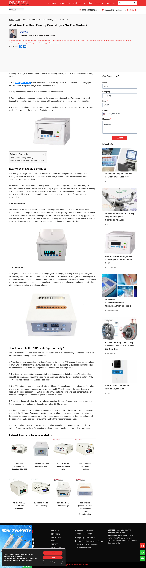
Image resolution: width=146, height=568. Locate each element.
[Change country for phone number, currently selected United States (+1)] (104, 114)
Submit (120, 138)
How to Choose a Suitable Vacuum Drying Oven (117, 387)
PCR (108, 181)
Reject (53, 557)
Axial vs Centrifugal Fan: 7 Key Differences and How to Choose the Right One (119, 345)
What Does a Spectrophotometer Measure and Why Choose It (118, 302)
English (14, 10)
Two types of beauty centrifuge (22, 158)
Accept (52, 553)
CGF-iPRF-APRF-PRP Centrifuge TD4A (41, 465)
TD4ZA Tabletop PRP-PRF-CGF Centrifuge (19, 505)
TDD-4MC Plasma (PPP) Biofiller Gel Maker (63, 466)
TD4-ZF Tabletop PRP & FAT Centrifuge (85, 466)
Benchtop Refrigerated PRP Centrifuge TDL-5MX (19, 466)
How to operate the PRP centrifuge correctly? (28, 160)
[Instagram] (136, 10)
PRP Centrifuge (111, 267)
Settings (53, 562)
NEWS (53, 541)
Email (105, 101)
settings (28, 560)
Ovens (108, 393)
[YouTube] (130, 10)
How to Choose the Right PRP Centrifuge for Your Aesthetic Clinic (118, 259)
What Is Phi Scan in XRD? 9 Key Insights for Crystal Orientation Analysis (119, 216)
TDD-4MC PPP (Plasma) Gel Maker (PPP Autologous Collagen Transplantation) (85, 508)
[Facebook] (128, 10)
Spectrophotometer (112, 310)
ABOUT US (55, 531)
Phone (105, 110)
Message (106, 119)
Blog (90, 3)
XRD (108, 224)
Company (106, 92)
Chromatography (112, 353)
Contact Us (110, 3)
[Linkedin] (133, 10)
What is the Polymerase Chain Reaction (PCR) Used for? (119, 175)
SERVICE (54, 544)
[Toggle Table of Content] (42, 154)
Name (105, 82)
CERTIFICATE (56, 537)
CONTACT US (56, 548)
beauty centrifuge (23, 83)
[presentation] (19, 449)
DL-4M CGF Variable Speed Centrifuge (41, 504)
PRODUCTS (55, 534)
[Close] (30, 527)
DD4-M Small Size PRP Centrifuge (63, 504)
